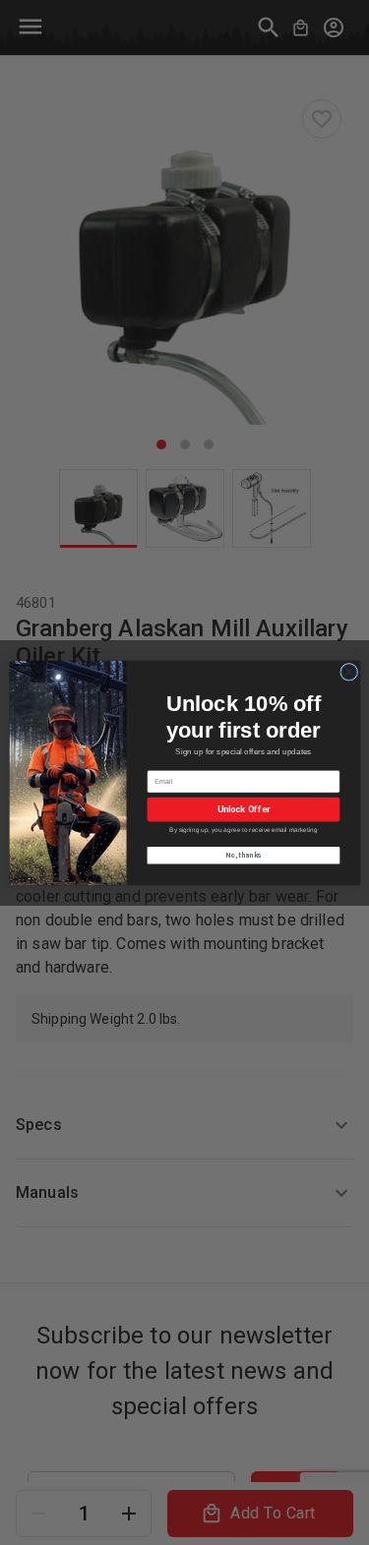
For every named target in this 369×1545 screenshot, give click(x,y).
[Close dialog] (348, 672)
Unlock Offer (243, 808)
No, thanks (243, 855)
